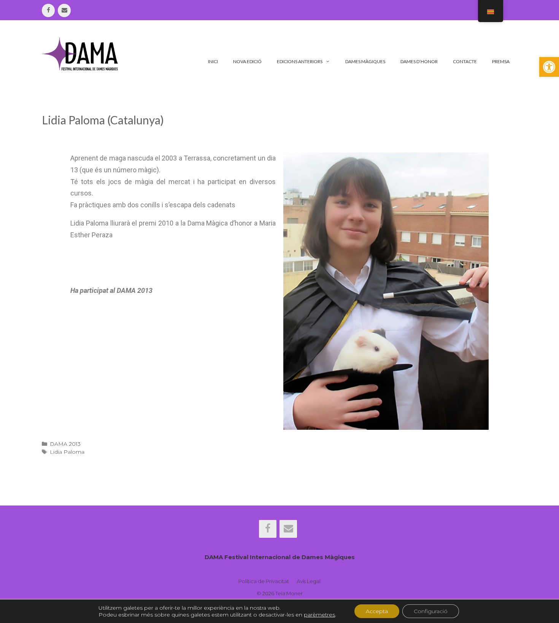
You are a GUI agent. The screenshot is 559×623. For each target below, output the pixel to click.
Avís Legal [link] (309, 581)
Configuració (431, 611)
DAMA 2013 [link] (65, 443)
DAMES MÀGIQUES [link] (365, 61)
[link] (549, 67)
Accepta (377, 611)
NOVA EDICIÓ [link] (247, 61)
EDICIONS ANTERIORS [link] (299, 61)
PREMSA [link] (501, 61)
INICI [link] (213, 61)
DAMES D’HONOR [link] (419, 61)
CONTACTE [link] (465, 61)
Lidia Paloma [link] (67, 451)
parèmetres (319, 614)
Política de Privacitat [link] (263, 581)
